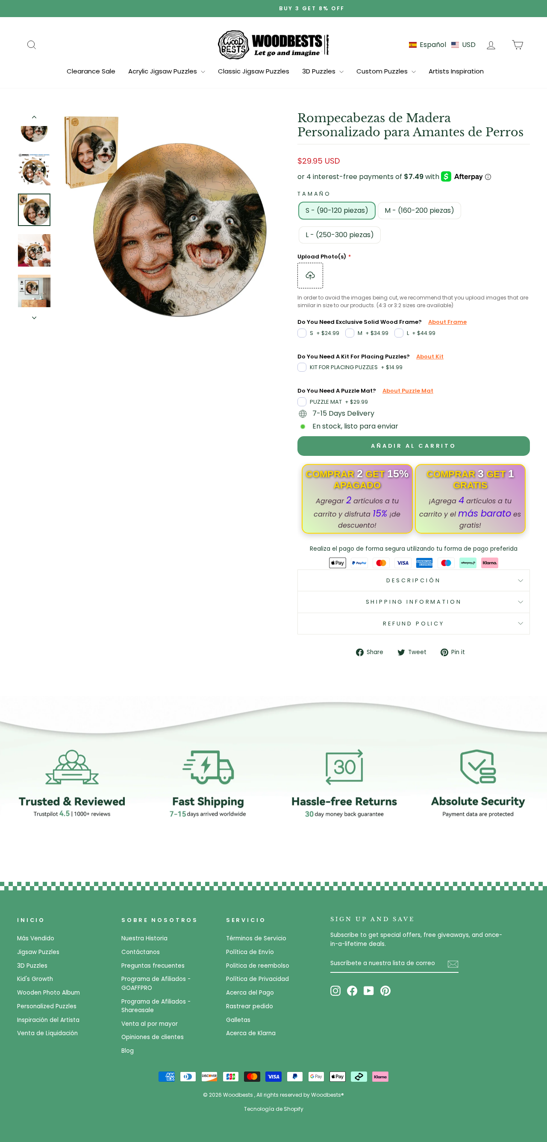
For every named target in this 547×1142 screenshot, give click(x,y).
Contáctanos (140, 952)
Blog (127, 1051)
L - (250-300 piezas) (340, 235)
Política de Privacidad (257, 979)
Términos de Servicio (256, 938)
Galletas (238, 1020)
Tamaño (314, 193)
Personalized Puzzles (46, 1006)
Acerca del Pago (250, 993)
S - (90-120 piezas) (337, 210)
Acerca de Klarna (251, 1033)
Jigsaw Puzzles (38, 952)
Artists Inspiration (456, 71)
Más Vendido (35, 938)
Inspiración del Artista (48, 1020)
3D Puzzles (319, 71)
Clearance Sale (91, 71)
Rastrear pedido (249, 1006)
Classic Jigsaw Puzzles (253, 71)
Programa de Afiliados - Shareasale (156, 1006)
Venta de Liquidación (47, 1033)
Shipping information (414, 601)
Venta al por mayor (149, 1024)
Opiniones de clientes (152, 1037)
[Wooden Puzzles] (273, 44)
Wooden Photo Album (48, 993)
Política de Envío (250, 952)
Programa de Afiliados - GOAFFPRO (156, 983)
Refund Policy (413, 623)
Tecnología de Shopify (273, 1109)
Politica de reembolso (257, 966)
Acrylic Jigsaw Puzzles (163, 71)
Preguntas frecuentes (153, 966)
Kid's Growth (35, 979)
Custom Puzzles (382, 71)
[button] (442, 44)
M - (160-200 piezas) (419, 210)
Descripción (413, 580)
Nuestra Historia (144, 938)
